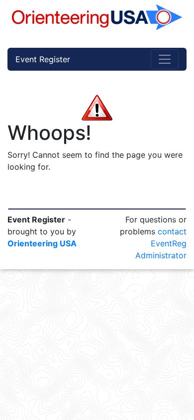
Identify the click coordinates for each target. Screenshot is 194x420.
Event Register (42, 59)
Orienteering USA (42, 243)
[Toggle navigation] (165, 59)
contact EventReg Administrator (161, 243)
